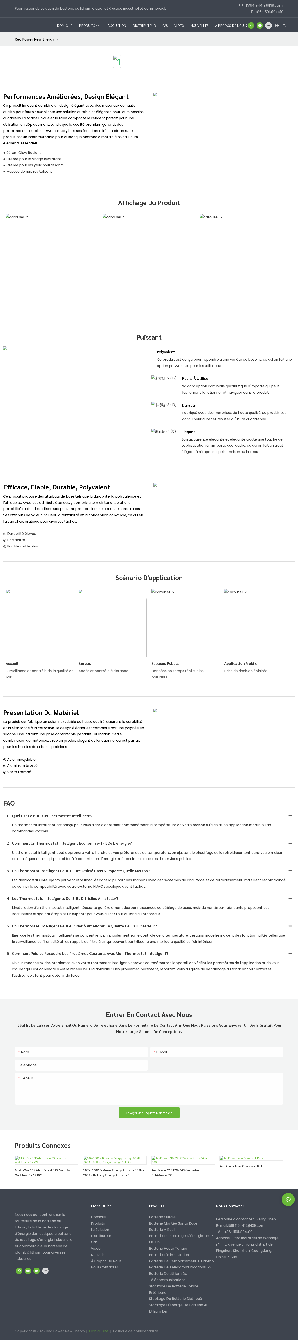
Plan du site (98, 1331)
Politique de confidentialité (135, 1331)
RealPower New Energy (34, 39)
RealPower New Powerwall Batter (243, 1166)
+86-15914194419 (269, 11)
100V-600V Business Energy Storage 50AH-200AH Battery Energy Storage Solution (113, 1172)
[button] (246, 25)
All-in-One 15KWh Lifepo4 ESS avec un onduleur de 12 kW (42, 1172)
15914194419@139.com (264, 5)
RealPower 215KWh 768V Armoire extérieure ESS (175, 1172)
